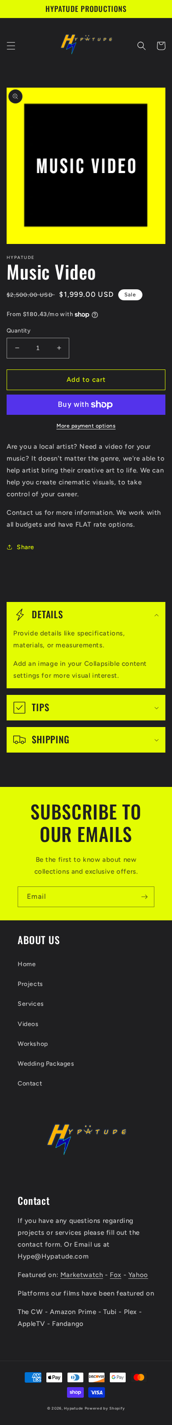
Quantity (18, 330)
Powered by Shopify (105, 1408)
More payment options (86, 426)
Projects (30, 984)
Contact (30, 1083)
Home (27, 964)
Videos (28, 1024)
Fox (115, 1275)
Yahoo (138, 1275)
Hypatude (73, 1408)
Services (31, 1004)
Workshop (33, 1044)
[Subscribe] (144, 896)
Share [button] (25, 547)
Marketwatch (81, 1275)
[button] (11, 45)
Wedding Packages (46, 1063)
